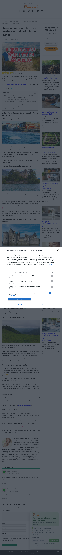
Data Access (31, 304)
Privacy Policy (40, 304)
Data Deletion (21, 304)
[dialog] (31, 277)
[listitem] (31, 272)
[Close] (58, 250)
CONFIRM (19, 299)
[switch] (51, 276)
